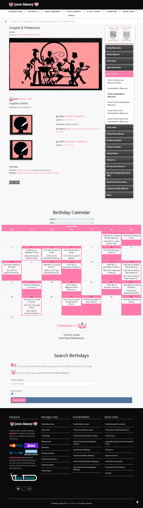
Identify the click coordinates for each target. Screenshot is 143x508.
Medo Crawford (72, 129)
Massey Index (112, 74)
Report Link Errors (111, 455)
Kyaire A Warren (111, 251)
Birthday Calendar (113, 140)
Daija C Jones (71, 251)
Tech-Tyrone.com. (72, 503)
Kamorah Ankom (11, 271)
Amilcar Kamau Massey (111, 237)
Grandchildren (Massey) (117, 88)
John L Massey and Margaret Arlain (115, 81)
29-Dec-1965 (26, 99)
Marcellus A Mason (71, 266)
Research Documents (115, 166)
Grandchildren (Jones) (81, 424)
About (108, 195)
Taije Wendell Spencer (51, 271)
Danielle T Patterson (77, 141)
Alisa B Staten (53, 173)
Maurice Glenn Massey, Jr (71, 287)
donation (13, 433)
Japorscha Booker (131, 292)
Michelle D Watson (111, 266)
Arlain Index (111, 61)
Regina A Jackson (31, 286)
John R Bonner (71, 257)
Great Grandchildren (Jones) (83, 430)
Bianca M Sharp (11, 266)
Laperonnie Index (113, 67)
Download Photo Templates (115, 467)
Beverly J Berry (131, 301)
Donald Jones (31, 306)
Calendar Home (15, 11)
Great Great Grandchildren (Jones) (85, 436)
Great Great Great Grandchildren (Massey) (117, 112)
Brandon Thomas (111, 286)
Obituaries (110, 160)
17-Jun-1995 (68, 145)
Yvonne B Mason (131, 286)
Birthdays (32, 11)
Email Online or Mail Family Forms (117, 430)
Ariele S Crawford (76, 116)
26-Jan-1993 (68, 120)
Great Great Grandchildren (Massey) (118, 103)
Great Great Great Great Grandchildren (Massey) (117, 120)
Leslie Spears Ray (111, 242)
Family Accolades (113, 147)
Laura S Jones (51, 251)
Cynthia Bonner (51, 266)
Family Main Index (113, 48)
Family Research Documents (115, 424)
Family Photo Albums (115, 134)
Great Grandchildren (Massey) (28, 35)
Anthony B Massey (24, 170)
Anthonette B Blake (24, 173)
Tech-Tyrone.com (16, 457)
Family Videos (112, 153)
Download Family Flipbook (117, 189)
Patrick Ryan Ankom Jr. (131, 277)
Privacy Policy (110, 436)
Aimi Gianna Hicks (31, 257)
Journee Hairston (31, 312)
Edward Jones (131, 237)
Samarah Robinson (51, 257)
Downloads (112, 11)
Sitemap (108, 473)
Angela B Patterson (39, 173)
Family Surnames (52, 11)
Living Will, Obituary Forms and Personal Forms (119, 443)
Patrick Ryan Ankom (91, 301)
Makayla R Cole (31, 251)
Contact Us (109, 450)
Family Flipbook (112, 54)
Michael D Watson (111, 271)
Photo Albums (73, 11)
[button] (132, 74)
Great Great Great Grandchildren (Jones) (84, 443)
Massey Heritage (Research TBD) (118, 174)
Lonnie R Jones (31, 301)
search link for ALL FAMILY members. (53, 373)
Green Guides (129, 11)
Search (71, 15)
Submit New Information (116, 182)
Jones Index (111, 127)
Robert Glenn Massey (131, 266)
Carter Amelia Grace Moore (71, 302)
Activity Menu (93, 11)
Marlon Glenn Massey (131, 271)
